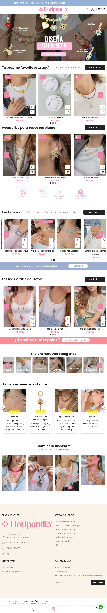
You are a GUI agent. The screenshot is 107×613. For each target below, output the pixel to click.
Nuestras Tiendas (62, 567)
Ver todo (93, 67)
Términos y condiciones (65, 529)
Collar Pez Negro (33, 328)
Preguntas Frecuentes (65, 521)
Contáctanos (61, 571)
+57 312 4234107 (13, 548)
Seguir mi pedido (62, 540)
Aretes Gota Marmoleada (66, 177)
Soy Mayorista (8, 567)
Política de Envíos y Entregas (67, 525)
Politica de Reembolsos (65, 537)
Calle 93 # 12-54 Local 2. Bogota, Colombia (18, 535)
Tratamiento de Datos (65, 533)
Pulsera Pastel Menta (68, 328)
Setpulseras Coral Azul (29, 250)
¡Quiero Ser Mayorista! (12, 571)
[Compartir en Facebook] (3, 554)
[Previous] (6, 94)
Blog (56, 544)
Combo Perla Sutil (31, 177)
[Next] (100, 94)
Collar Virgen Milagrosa (66, 117)
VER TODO (93, 212)
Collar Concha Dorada (55, 250)
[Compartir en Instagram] (8, 554)
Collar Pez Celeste (82, 250)
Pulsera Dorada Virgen (30, 117)
